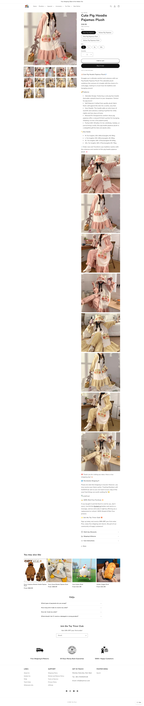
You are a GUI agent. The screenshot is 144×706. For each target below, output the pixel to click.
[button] (42, 6)
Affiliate (50, 685)
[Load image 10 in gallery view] (72, 83)
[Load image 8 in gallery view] (50, 83)
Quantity (83, 51)
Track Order (27, 682)
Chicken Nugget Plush (103, 584)
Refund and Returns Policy (56, 676)
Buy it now (100, 66)
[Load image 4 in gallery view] (61, 72)
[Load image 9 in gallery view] (61, 83)
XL (95, 47)
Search (99, 673)
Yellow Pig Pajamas (105, 32)
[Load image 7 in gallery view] (40, 83)
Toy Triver (74, 702)
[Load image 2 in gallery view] (40, 72)
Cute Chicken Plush (77, 584)
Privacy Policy (52, 682)
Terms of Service (53, 679)
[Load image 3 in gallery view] (50, 72)
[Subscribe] (86, 635)
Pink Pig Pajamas (88, 32)
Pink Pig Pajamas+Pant (90, 36)
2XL (101, 47)
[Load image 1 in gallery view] (29, 72)
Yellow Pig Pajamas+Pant (91, 40)
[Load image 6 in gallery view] (29, 83)
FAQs (25, 679)
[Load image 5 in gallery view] (72, 72)
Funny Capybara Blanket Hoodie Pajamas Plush (35, 585)
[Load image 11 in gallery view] (29, 93)
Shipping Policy (53, 673)
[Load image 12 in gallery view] (40, 93)
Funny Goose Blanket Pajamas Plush (58, 584)
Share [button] (84, 546)
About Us (27, 673)
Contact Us (27, 676)
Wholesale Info (28, 685)
